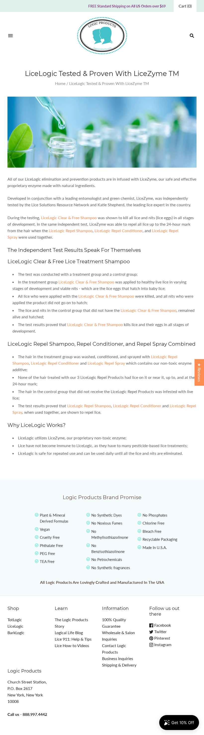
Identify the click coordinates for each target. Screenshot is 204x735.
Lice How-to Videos (72, 645)
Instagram (162, 644)
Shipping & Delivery (119, 665)
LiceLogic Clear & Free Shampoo (69, 217)
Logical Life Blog (69, 632)
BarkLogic (15, 632)
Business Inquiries (117, 658)
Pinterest (161, 638)
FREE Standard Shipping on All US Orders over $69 (127, 6)
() (185, 5)
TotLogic (14, 619)
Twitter (160, 631)
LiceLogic (15, 626)
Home (60, 83)
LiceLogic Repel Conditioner (119, 230)
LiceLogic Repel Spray (106, 363)
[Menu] (10, 35)
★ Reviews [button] (199, 372)
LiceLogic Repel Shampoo (71, 230)
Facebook (162, 625)
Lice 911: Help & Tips (73, 639)
